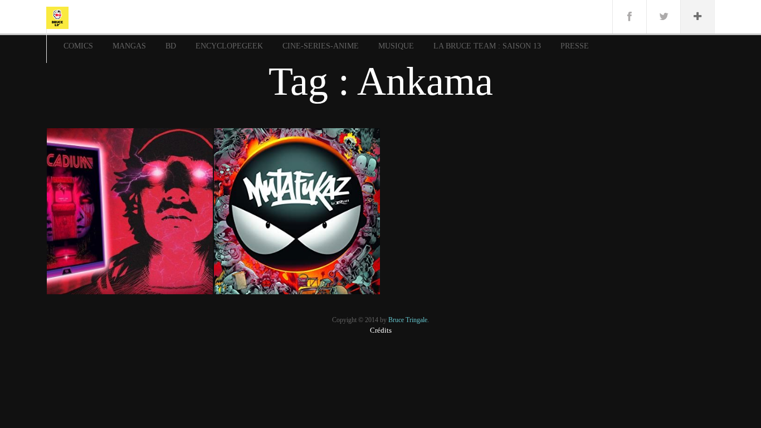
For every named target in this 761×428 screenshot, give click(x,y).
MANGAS (129, 46)
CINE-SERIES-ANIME (320, 46)
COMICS (78, 46)
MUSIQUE (396, 46)
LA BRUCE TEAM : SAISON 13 (487, 46)
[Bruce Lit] (57, 16)
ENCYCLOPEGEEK (229, 46)
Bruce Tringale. (408, 320)
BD (170, 46)
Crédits (381, 330)
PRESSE (574, 46)
